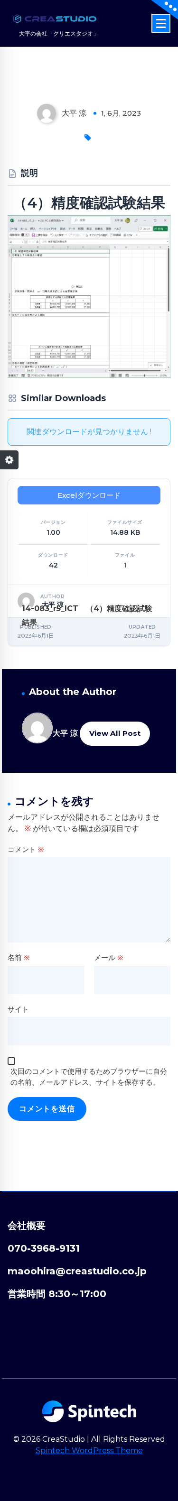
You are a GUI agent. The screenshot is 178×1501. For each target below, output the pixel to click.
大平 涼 (65, 733)
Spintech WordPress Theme (89, 1450)
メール (108, 957)
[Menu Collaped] (160, 23)
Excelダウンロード (89, 495)
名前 (19, 957)
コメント (26, 849)
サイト (18, 1009)
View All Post (115, 733)
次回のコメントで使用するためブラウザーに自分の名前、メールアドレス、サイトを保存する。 (88, 1077)
